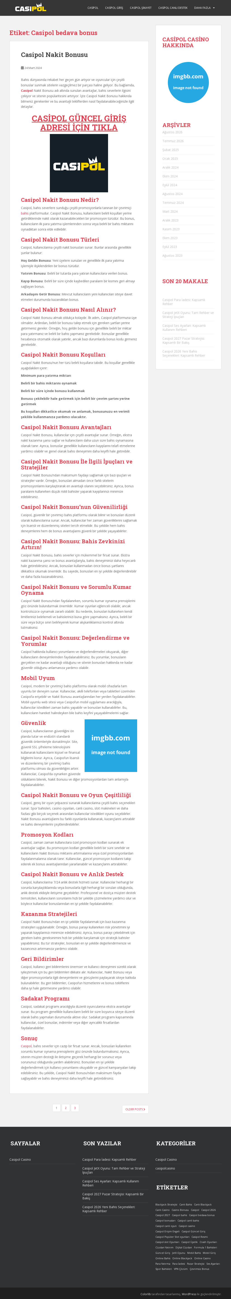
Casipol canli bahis (188, 1220)
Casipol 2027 (162, 1215)
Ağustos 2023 (172, 255)
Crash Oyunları (208, 1242)
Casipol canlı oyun (166, 1226)
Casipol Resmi (200, 1236)
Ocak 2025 (170, 158)
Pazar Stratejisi (195, 1263)
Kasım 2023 (171, 229)
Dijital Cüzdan (184, 1247)
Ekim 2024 (170, 176)
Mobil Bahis (194, 1252)
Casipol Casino (20, 1159)
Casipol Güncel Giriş (193, 1231)
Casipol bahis (179, 1215)
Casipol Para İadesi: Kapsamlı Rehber (183, 302)
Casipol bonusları (165, 1220)
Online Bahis (162, 1258)
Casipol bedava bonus (202, 1215)
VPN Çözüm (181, 1269)
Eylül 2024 (169, 185)
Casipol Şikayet (141, 8)
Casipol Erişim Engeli (167, 1231)
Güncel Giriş (162, 1252)
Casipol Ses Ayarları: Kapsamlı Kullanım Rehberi (184, 327)
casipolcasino (165, 1168)
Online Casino (202, 1258)
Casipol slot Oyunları (167, 1242)
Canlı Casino (162, 1210)
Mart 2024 (170, 211)
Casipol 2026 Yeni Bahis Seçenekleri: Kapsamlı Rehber (183, 353)
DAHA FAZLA (202, 8)
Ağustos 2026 (172, 132)
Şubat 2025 (170, 150)
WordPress (189, 1294)
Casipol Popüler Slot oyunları (172, 1236)
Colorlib (146, 1294)
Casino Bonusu (180, 1210)
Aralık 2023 (170, 220)
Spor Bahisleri (163, 1269)
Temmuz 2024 (173, 202)
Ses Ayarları (213, 1263)
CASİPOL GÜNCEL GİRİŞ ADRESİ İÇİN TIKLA (79, 123)
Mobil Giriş (209, 1252)
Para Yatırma (162, 1263)
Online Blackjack (182, 1258)
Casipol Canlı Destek (172, 8)
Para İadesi (178, 1263)
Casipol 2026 (208, 1210)
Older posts (134, 1109)
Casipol (93, 8)
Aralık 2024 (170, 167)
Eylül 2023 (169, 247)
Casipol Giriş (114, 8)
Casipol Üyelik (189, 1242)
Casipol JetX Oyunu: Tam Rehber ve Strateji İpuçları (188, 315)
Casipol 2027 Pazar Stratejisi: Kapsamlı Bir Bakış (183, 340)
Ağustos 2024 (172, 194)
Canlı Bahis (185, 1204)
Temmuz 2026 (173, 141)
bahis (25, 213)
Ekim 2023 (170, 238)
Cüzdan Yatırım (164, 1247)
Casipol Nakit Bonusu (54, 54)
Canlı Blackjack (203, 1204)
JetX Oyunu (178, 1252)
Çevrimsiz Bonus (199, 1269)
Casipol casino (187, 1226)
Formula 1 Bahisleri (205, 1247)
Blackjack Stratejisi (166, 1204)
